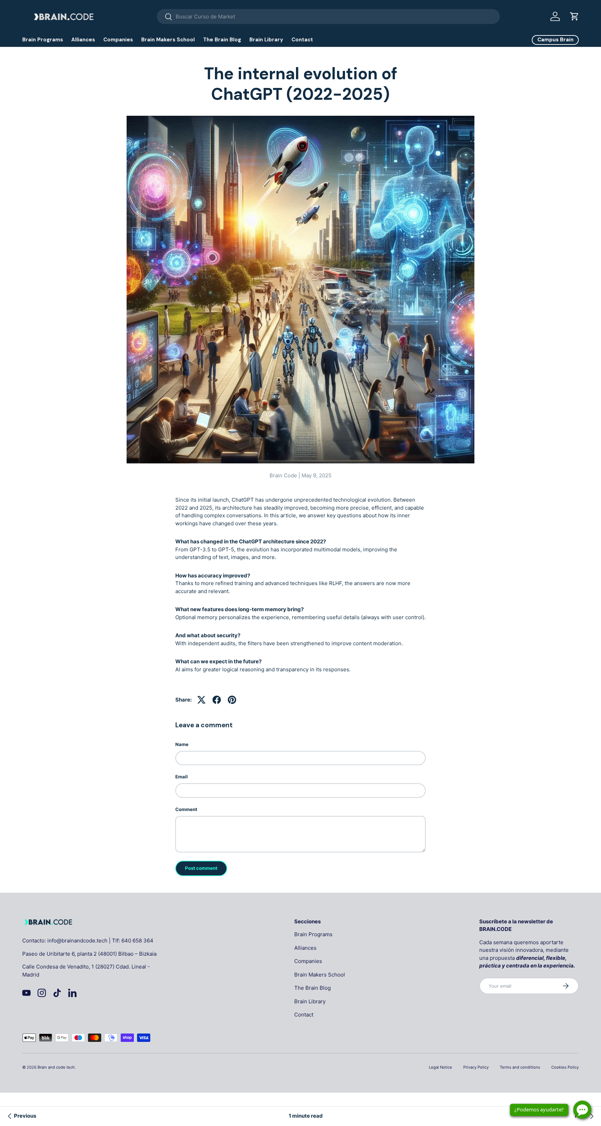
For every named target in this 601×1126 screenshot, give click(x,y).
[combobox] (328, 16)
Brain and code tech (56, 1067)
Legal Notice (440, 1067)
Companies (118, 39)
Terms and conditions (520, 1067)
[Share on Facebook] (216, 699)
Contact (302, 39)
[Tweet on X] (201, 699)
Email (181, 776)
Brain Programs (42, 39)
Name (182, 744)
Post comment (201, 868)
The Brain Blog (222, 39)
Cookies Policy (565, 1067)
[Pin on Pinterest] (232, 699)
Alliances (83, 39)
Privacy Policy (476, 1067)
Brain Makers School (168, 39)
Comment (186, 809)
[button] (574, 16)
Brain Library (266, 39)
